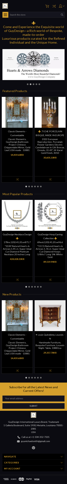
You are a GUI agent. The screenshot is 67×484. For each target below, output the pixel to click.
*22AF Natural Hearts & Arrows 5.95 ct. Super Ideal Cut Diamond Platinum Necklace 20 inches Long (17, 250)
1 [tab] (27, 84)
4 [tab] (36, 84)
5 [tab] (39, 84)
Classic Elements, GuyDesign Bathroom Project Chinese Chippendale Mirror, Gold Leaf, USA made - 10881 (17, 145)
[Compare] (54, 6)
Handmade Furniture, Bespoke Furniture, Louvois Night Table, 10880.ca (50, 345)
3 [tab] (33, 84)
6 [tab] (41, 186)
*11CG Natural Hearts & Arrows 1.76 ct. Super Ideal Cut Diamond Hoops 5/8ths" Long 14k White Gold (50, 251)
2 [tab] (30, 84)
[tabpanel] (33, 64)
